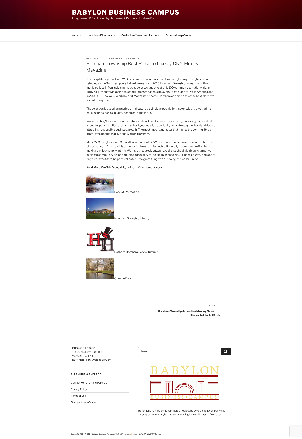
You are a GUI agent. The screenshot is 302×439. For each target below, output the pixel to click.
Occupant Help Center (178, 35)
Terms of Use (78, 395)
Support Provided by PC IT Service (147, 434)
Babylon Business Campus (125, 12)
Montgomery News (150, 167)
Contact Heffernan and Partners (140, 35)
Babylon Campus (127, 58)
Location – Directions (100, 35)
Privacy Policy (79, 389)
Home (75, 35)
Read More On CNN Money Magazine (110, 167)
